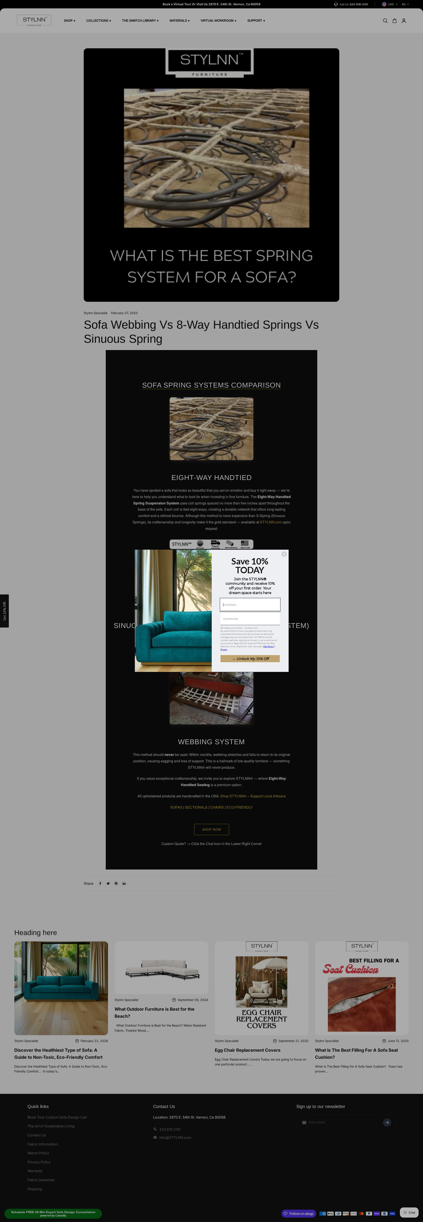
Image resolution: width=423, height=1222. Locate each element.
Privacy (224, 649)
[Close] (284, 554)
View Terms (268, 646)
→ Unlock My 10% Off (250, 659)
